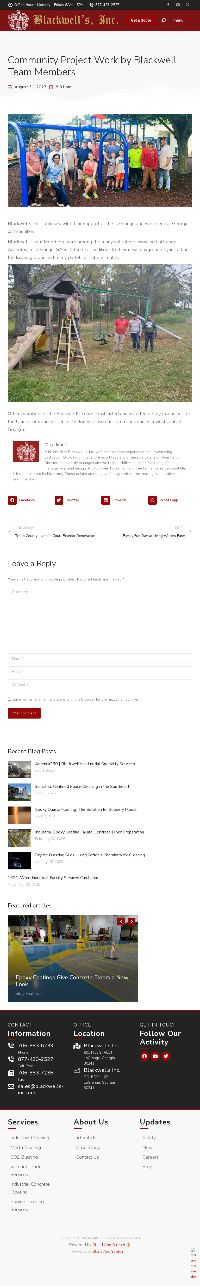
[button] (30, 500)
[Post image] (73, 958)
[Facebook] (144, 1056)
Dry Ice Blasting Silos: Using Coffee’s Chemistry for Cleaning (90, 855)
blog (20, 994)
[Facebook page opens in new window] (168, 5)
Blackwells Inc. (102, 1045)
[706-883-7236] (11, 1073)
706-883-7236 (35, 1072)
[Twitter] (166, 1056)
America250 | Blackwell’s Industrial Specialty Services (85, 764)
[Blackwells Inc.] (77, 1046)
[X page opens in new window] (187, 5)
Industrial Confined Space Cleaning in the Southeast (82, 786)
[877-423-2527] (11, 1059)
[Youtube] (155, 1056)
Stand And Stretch (108, 1244)
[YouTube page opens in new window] (178, 5)
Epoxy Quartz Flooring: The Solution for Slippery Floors (86, 809)
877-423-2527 (107, 4)
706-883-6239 (35, 1045)
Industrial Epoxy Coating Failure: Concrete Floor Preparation (89, 832)
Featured (34, 994)
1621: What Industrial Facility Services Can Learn (53, 878)
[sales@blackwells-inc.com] (11, 1086)
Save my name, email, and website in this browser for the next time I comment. (76, 699)
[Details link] (20, 970)
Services (23, 1122)
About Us (91, 1122)
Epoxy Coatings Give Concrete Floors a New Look (72, 981)
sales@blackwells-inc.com (41, 1089)
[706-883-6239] (11, 1046)
